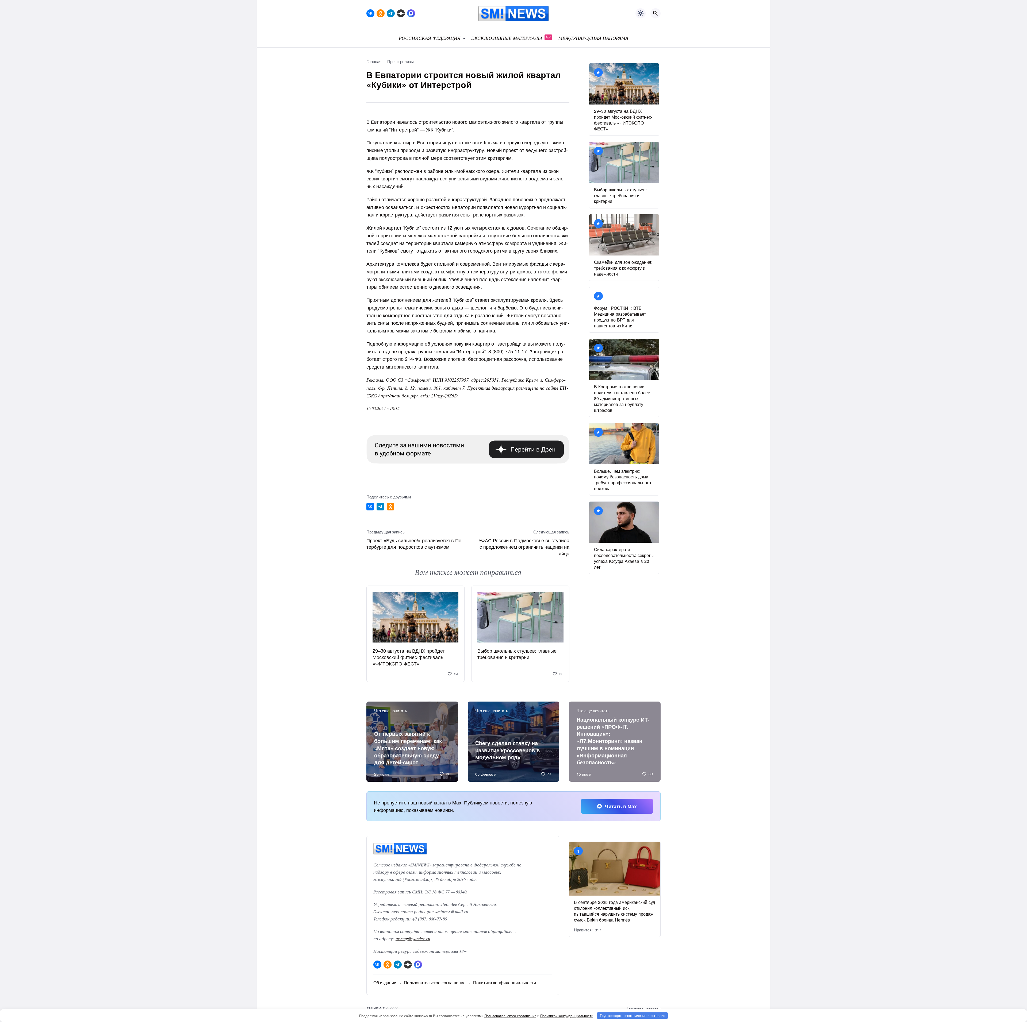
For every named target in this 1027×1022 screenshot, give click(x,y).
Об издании (384, 982)
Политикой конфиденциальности (566, 1015)
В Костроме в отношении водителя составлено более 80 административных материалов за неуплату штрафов (622, 398)
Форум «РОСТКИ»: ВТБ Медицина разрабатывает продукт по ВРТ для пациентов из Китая (620, 317)
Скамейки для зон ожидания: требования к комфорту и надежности (623, 268)
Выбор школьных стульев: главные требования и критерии (517, 653)
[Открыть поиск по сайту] (655, 13)
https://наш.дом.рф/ (398, 395)
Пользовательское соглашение (435, 982)
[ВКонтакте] (370, 13)
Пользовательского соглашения (510, 1015)
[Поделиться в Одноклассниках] (390, 506)
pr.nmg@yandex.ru (413, 938)
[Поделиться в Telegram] (380, 506)
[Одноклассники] (381, 13)
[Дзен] (401, 13)
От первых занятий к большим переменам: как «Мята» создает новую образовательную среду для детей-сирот (408, 748)
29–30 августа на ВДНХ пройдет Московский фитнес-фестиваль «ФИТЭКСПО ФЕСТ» (409, 657)
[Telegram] (391, 13)
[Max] (411, 13)
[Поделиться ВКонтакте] (370, 506)
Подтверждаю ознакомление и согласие (632, 1015)
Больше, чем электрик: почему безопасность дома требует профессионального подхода (622, 480)
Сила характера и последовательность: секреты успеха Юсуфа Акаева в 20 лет (624, 558)
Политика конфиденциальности (504, 982)
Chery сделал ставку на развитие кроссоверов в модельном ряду (507, 750)
